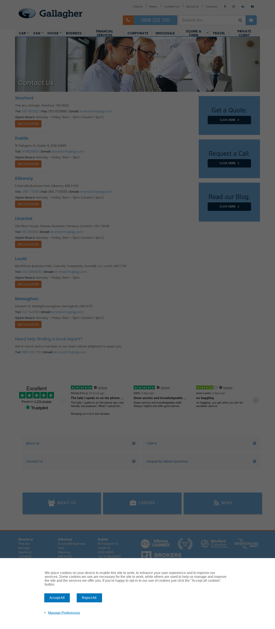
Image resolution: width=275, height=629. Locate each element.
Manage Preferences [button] (64, 612)
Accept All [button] (57, 598)
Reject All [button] (89, 598)
